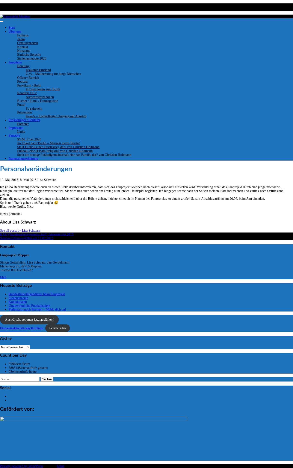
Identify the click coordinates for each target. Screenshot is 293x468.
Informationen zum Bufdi (43, 89)
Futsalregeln (34, 108)
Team (21, 39)
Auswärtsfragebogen (40, 97)
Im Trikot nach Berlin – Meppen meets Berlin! (48, 143)
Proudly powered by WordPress (21, 466)
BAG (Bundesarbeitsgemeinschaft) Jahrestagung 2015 (37, 234)
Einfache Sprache (29, 54)
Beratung (23, 66)
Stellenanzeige (18, 298)
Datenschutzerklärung (23, 158)
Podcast (22, 81)
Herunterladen (57, 327)
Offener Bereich (28, 77)
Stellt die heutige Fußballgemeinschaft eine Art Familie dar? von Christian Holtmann (74, 154)
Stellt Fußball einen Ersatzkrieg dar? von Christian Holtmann (58, 147)
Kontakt (22, 47)
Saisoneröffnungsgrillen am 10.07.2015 (26, 238)
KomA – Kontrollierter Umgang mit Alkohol (56, 116)
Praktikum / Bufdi (29, 85)
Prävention (24, 112)
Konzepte (23, 50)
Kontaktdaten (18, 302)
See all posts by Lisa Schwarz (20, 230)
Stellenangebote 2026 (31, 58)
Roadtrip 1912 (27, 93)
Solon (61, 466)
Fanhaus (23, 35)
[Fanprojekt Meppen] (15, 16)
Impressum (16, 128)
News (4, 214)
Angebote (15, 62)
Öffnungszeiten (27, 43)
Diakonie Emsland (38, 70)
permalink (15, 214)
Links (21, 131)
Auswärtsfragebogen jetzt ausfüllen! (29, 319)
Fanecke (14, 135)
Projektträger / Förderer (24, 120)
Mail (3, 277)
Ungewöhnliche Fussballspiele (29, 305)
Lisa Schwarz (46, 180)
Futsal (21, 104)
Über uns (15, 31)
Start (12, 27)
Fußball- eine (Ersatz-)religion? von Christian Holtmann (55, 151)
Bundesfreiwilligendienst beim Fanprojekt (37, 294)
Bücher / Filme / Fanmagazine (37, 101)
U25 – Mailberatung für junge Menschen (53, 74)
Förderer (23, 124)
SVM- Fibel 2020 (29, 139)
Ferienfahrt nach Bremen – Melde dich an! (37, 309)
